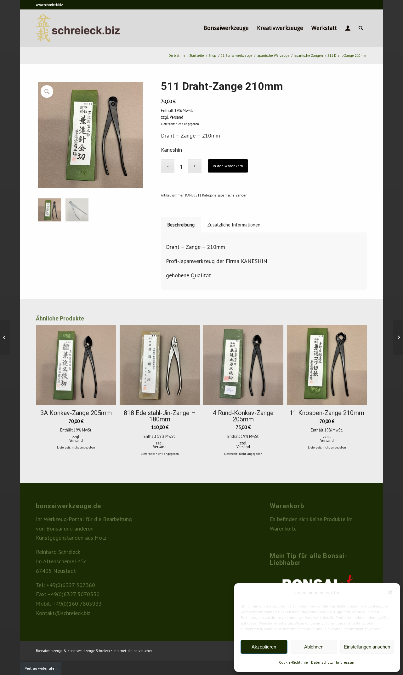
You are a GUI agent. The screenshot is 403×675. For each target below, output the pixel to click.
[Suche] (361, 28)
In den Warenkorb (228, 165)
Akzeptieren (264, 646)
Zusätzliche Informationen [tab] (233, 225)
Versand (176, 117)
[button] (390, 592)
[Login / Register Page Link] (348, 28)
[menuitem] (226, 28)
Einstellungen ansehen (367, 646)
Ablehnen (313, 646)
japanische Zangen (232, 195)
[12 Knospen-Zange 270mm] (398, 337)
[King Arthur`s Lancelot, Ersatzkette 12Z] (5, 337)
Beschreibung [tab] (181, 225)
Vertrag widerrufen (41, 668)
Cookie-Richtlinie (293, 662)
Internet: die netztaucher (132, 651)
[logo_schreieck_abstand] (89, 28)
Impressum (345, 662)
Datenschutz (322, 662)
